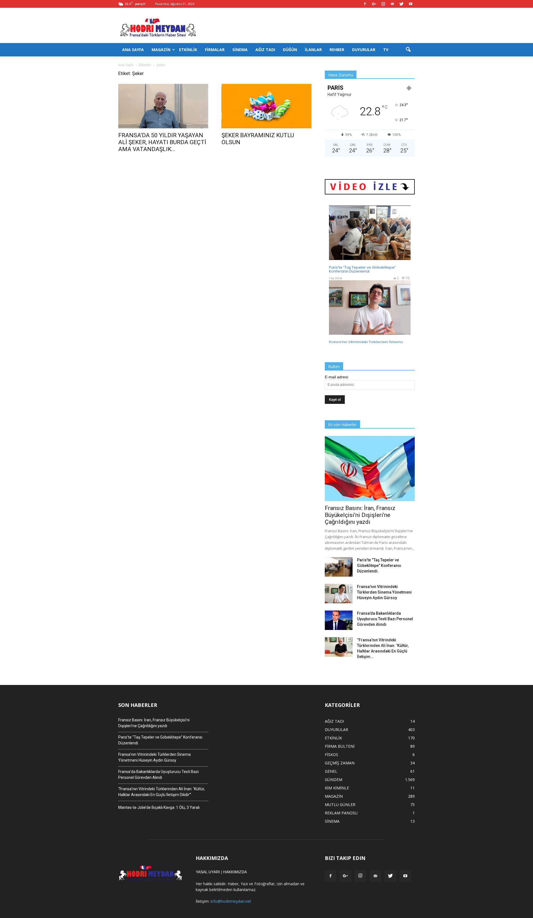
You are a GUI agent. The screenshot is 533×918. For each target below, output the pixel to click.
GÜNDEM (333, 779)
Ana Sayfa (126, 64)
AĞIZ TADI (265, 49)
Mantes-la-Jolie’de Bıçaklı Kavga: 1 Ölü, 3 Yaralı (159, 807)
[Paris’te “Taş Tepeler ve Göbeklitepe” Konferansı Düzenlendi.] (339, 567)
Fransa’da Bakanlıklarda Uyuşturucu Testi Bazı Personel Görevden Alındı (385, 619)
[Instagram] (383, 4)
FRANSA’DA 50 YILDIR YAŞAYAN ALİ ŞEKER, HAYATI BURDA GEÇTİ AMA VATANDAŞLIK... (162, 142)
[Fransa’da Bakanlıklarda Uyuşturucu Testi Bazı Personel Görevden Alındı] (339, 620)
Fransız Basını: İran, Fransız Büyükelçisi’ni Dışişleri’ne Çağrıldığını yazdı (360, 515)
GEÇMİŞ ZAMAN (340, 763)
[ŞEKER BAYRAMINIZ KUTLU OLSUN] (266, 106)
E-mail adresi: (337, 377)
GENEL (331, 771)
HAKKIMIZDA (235, 872)
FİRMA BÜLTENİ (340, 746)
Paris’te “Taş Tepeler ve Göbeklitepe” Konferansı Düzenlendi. (379, 565)
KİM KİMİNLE (337, 788)
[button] (408, 49)
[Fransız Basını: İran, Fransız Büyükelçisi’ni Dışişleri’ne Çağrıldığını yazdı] (370, 468)
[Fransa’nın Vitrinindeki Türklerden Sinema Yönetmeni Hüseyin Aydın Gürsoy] (339, 593)
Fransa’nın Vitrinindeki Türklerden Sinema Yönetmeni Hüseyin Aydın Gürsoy (384, 592)
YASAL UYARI (208, 872)
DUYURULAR (363, 49)
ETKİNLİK (188, 49)
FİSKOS (331, 754)
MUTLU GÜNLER (340, 804)
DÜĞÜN (290, 49)
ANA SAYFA (133, 49)
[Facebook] (365, 4)
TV (385, 49)
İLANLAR (313, 49)
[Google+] (374, 4)
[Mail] (392, 4)
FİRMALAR (215, 49)
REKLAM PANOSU (341, 813)
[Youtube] (410, 4)
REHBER (337, 49)
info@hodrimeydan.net (230, 901)
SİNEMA (240, 49)
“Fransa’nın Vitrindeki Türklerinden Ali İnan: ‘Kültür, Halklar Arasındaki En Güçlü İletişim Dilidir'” (161, 792)
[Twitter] (401, 4)
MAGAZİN (161, 49)
